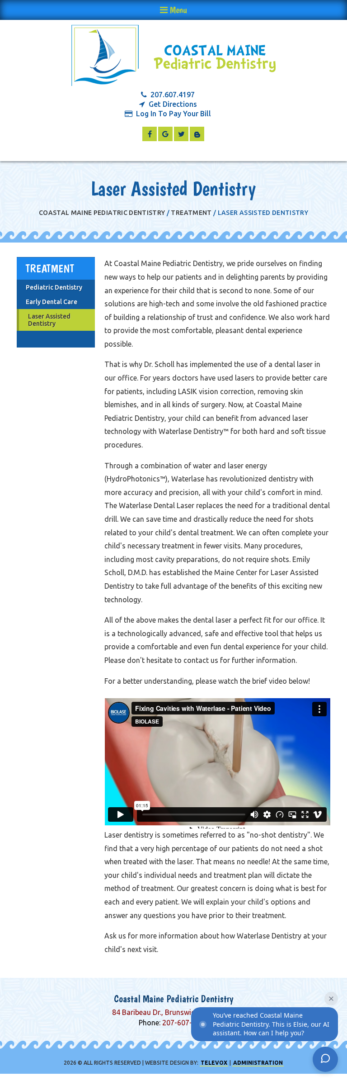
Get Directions (173, 104)
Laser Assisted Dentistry (49, 320)
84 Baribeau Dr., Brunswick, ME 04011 (173, 1012)
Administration (258, 1063)
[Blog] (197, 134)
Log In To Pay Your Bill (173, 114)
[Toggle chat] (325, 1059)
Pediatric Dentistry (54, 287)
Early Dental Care (51, 301)
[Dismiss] (331, 998)
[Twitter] (181, 134)
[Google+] (165, 134)
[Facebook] (149, 134)
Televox (214, 1063)
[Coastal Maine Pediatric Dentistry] (173, 56)
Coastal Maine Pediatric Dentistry (102, 212)
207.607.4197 (172, 95)
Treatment (191, 212)
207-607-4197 (185, 1023)
